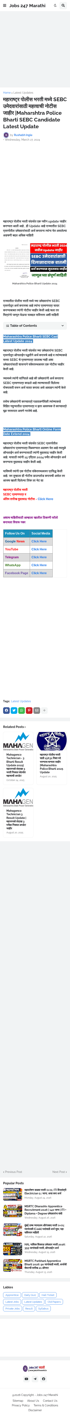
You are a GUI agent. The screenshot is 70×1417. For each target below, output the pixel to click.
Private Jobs (12, 1308)
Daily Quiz (30, 1295)
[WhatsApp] (21, 710)
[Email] (36, 710)
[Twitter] (14, 710)
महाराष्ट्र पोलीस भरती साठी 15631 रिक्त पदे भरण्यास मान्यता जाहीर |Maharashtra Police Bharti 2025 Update (51, 763)
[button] (4, 5)
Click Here (45, 499)
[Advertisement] (35, 49)
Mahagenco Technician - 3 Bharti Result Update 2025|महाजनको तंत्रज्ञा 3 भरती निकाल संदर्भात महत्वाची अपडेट (16, 765)
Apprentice (12, 1295)
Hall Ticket (48, 1295)
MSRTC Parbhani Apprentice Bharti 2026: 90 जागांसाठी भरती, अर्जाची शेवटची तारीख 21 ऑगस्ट (45, 1264)
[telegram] (35, 1379)
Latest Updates (23, 92)
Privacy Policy (21, 1405)
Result (29, 1308)
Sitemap (18, 1400)
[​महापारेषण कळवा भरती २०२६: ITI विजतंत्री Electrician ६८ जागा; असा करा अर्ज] (12, 1194)
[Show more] (44, 710)
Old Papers (54, 1301)
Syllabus (43, 1308)
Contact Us (50, 1400)
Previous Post (13, 1171)
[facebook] (43, 1379)
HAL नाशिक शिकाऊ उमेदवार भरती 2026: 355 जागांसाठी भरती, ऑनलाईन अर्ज (45, 1246)
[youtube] (26, 1379)
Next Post (58, 1171)
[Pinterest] (29, 710)
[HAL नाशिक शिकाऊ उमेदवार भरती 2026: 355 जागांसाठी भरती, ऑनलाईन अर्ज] (12, 1249)
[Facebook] (6, 710)
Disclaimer (35, 1410)
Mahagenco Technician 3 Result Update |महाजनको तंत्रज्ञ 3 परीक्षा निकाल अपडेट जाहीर (16, 819)
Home (7, 92)
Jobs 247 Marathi (27, 5)
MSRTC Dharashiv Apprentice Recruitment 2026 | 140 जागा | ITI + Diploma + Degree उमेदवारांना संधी (45, 1210)
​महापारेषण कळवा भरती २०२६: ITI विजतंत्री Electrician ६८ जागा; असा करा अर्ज (45, 1191)
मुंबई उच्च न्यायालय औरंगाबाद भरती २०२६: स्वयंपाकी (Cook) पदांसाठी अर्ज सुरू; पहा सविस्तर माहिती (44, 1229)
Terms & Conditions (46, 1405)
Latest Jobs (12, 1301)
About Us (33, 1400)
